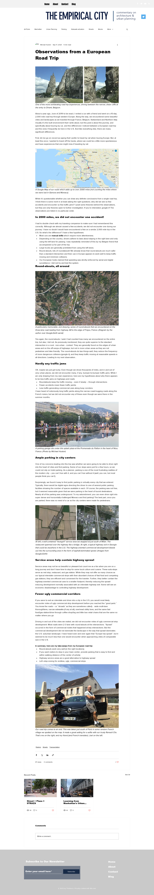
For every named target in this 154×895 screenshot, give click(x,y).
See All (127, 775)
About (111, 866)
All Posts (27, 29)
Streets (91, 29)
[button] (127, 29)
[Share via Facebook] (36, 755)
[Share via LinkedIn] (47, 755)
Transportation (54, 747)
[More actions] (117, 44)
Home (111, 862)
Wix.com (93, 888)
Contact (113, 871)
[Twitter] (143, 17)
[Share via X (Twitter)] (42, 755)
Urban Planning (51, 29)
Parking (64, 29)
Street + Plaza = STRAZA (35, 802)
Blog (111, 876)
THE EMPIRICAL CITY (77, 16)
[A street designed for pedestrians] (40, 788)
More (109, 29)
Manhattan (38, 29)
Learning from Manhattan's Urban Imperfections (73, 802)
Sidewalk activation (77, 29)
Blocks (100, 29)
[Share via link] (53, 755)
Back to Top (3, 885)
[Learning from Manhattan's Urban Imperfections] (77, 788)
